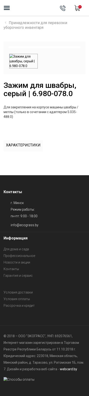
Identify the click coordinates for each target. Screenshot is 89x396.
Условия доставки (18, 292)
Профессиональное (19, 256)
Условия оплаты (17, 299)
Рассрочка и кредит (19, 305)
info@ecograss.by (24, 225)
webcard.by (68, 369)
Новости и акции (17, 262)
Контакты (11, 269)
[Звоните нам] (63, 8)
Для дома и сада (16, 249)
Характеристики (23, 145)
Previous (16, 47)
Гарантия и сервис (18, 275)
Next (72, 47)
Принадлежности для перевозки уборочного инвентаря (35, 25)
